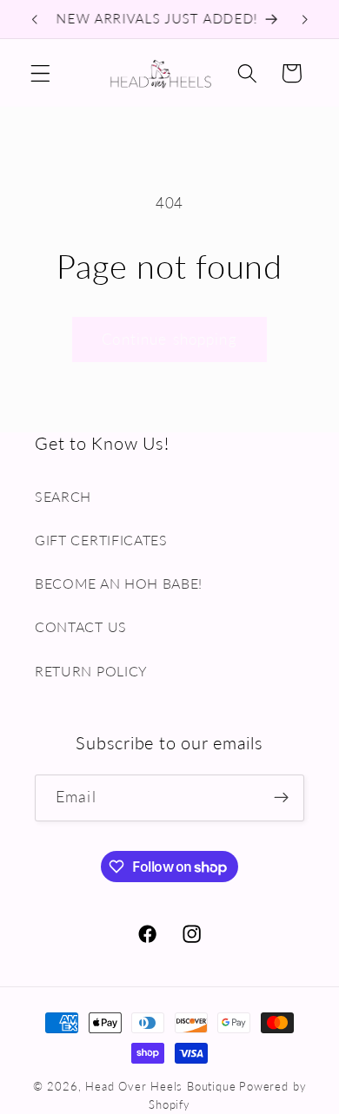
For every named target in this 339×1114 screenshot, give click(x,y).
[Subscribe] (281, 798)
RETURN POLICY (91, 670)
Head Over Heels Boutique (160, 1086)
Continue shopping (169, 339)
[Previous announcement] (34, 19)
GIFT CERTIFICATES (101, 539)
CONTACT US (81, 626)
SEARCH (63, 496)
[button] (40, 73)
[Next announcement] (305, 19)
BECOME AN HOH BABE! (119, 583)
